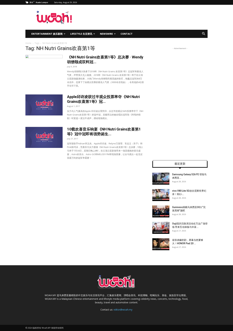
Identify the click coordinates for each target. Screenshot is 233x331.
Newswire (106, 33)
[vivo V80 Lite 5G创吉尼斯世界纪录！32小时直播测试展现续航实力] (160, 195)
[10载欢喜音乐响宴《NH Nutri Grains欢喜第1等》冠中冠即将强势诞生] (44, 137)
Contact (127, 33)
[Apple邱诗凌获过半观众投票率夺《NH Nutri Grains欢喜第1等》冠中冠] (44, 104)
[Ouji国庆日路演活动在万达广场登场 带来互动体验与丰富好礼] (160, 228)
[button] (203, 34)
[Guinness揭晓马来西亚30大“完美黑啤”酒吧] (160, 211)
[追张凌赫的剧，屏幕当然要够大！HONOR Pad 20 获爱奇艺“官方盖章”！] (160, 244)
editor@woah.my (123, 309)
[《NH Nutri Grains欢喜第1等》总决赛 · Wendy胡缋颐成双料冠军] (44, 67)
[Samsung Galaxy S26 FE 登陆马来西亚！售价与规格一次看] (160, 179)
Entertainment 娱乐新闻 (47, 33)
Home (28, 43)
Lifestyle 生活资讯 (81, 33)
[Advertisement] (180, 101)
